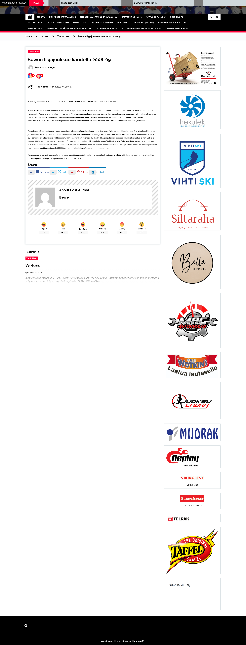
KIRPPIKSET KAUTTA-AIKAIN (62, 17)
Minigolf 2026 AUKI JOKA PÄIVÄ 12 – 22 (98, 17)
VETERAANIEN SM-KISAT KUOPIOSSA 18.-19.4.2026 (197, 3)
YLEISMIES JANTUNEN (102, 23)
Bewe (64, 197)
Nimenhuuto (177, 17)
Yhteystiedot (80, 23)
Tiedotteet (33, 51)
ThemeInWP (138, 641)
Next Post (30, 252)
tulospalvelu (35, 23)
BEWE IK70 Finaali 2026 (112, 3)
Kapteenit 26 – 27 (130, 17)
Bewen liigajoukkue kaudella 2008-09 (69, 59)
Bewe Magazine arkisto (170, 23)
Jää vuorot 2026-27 (156, 17)
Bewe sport (123, 23)
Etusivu (41, 17)
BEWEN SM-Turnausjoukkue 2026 (144, 28)
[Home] (29, 17)
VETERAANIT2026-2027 (58, 23)
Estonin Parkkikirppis (176, 28)
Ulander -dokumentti (108, 28)
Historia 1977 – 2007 (144, 23)
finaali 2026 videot (37, 3)
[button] (211, 17)
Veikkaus (32, 265)
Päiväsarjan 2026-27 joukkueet (76, 28)
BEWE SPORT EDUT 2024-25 (41, 28)
